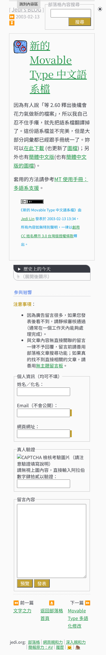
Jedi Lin (27, 218)
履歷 (60, 647)
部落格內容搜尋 (64, 4)
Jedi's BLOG (26, 9)
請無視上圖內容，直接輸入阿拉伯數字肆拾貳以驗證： (51, 472)
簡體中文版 (41, 156)
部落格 (34, 642)
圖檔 (72, 148)
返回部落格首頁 (51, 614)
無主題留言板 (49, 365)
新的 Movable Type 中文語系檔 (58, 66)
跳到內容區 (29, 4)
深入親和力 (76, 642)
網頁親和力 (53, 642)
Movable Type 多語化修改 (78, 618)
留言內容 (26, 499)
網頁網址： (28, 426)
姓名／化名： (30, 384)
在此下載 (34, 148)
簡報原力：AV (40, 647)
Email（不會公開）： (37, 405)
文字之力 (22, 610)
